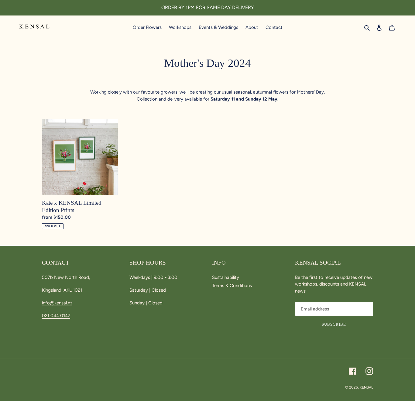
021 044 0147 (56, 315)
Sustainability (225, 277)
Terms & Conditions (232, 285)
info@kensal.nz (57, 303)
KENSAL (366, 387)
